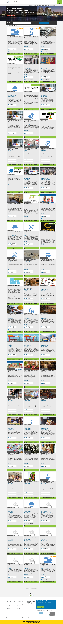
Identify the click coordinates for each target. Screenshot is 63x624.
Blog (50, 5)
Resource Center (41, 5)
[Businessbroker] (13, 2)
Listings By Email (30, 5)
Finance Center (36, 5)
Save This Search (11, 15)
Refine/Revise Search (43, 23)
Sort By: (9, 22)
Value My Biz (47, 5)
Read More (9, 46)
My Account (54, 5)
